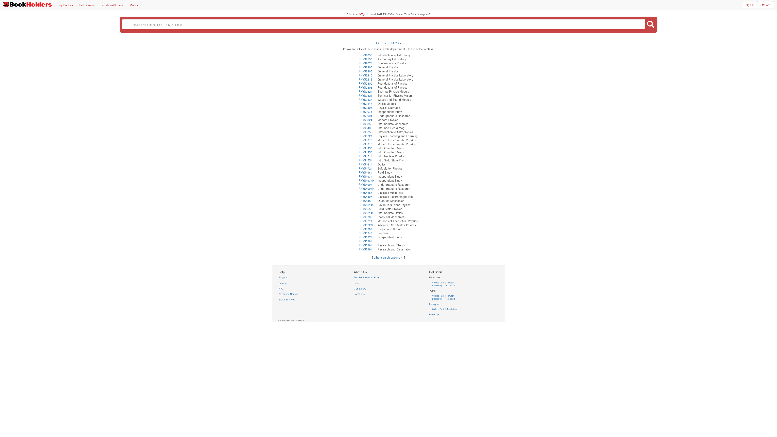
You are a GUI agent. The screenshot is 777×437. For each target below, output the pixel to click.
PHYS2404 (365, 108)
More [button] (133, 5)
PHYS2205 (365, 67)
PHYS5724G (367, 225)
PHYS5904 (365, 229)
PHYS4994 (365, 184)
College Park (438, 282)
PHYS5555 (365, 209)
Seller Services (286, 299)
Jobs (356, 283)
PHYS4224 (365, 136)
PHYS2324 (365, 91)
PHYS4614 (365, 164)
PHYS (395, 43)
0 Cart (765, 5)
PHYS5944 (365, 233)
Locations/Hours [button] (111, 5)
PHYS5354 (365, 193)
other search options (387, 257)
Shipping (283, 277)
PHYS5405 (365, 197)
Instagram (434, 304)
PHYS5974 (365, 237)
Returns (282, 283)
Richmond (450, 285)
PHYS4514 (365, 156)
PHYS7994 (365, 249)
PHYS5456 (365, 201)
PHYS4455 (365, 148)
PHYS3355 (365, 124)
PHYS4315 (365, 140)
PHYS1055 (365, 55)
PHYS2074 (365, 63)
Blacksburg (437, 285)
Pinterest (434, 314)
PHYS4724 (365, 168)
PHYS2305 (365, 83)
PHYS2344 (365, 104)
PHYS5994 (365, 245)
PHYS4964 (365, 172)
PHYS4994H (366, 189)
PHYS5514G (367, 205)
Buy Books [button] (64, 5)
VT (386, 43)
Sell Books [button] (86, 5)
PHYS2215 (365, 75)
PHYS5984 (365, 241)
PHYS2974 (365, 112)
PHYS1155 (365, 59)
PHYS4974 (365, 176)
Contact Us (360, 288)
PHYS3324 (365, 120)
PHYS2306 (365, 87)
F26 (378, 43)
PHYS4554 (365, 160)
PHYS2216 (365, 79)
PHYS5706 (365, 217)
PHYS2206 (365, 71)
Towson (450, 282)
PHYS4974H (366, 180)
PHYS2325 (365, 95)
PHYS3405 (365, 128)
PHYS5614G (367, 213)
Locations (359, 294)
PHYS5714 (365, 221)
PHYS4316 (365, 144)
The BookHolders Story (366, 277)
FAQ (280, 288)
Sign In (749, 5)
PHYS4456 (365, 152)
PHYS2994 (365, 116)
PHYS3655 (365, 132)
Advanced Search (288, 294)
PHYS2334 (365, 100)
